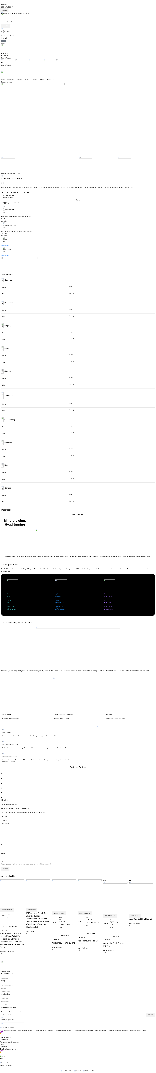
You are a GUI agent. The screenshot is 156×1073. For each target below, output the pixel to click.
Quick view (7, 905)
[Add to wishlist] (12, 905)
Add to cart (15, 192)
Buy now (4, 930)
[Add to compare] (2, 905)
